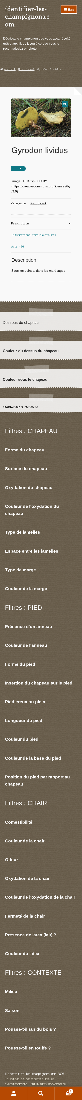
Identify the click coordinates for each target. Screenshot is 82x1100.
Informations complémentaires (33, 235)
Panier (63, 1090)
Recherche (41, 1093)
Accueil (9, 69)
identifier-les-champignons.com (27, 16)
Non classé (26, 69)
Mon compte (13, 1093)
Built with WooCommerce (48, 1083)
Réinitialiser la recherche (20, 407)
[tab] (41, 223)
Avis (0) (17, 246)
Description (20, 223)
